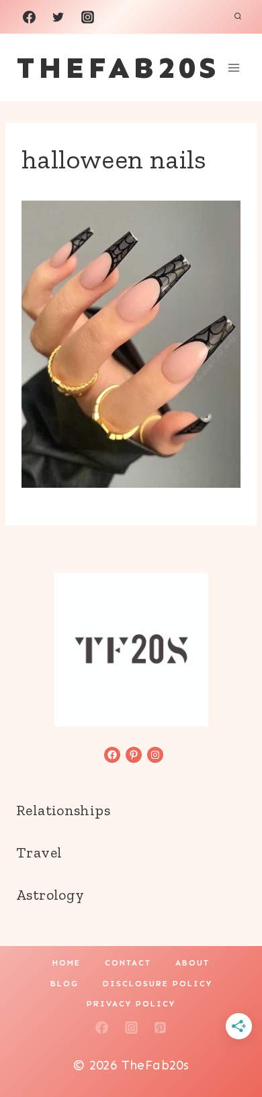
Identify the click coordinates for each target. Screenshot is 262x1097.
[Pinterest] (160, 1027)
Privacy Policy (131, 1003)
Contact (128, 963)
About (192, 963)
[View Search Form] (238, 17)
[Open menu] (233, 67)
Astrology (50, 895)
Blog (64, 983)
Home (66, 963)
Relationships (63, 810)
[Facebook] (29, 17)
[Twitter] (58, 17)
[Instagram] (87, 17)
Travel (39, 852)
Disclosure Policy (157, 983)
